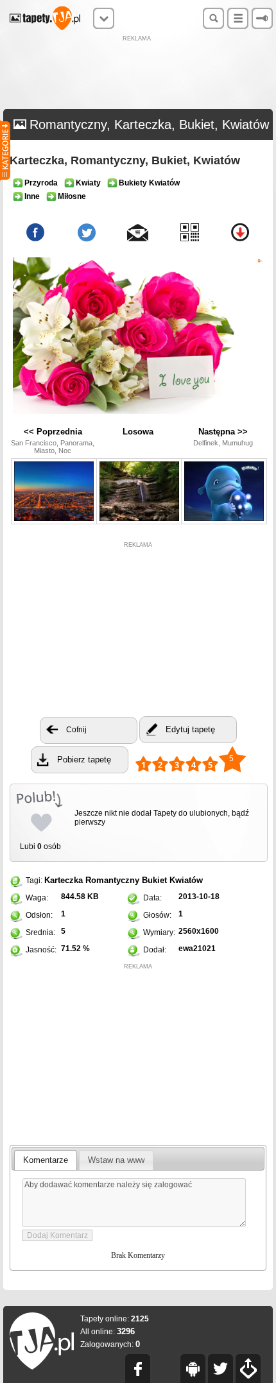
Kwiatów (186, 880)
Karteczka (63, 880)
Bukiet (154, 880)
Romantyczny (112, 880)
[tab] (46, 1160)
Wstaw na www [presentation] (116, 1160)
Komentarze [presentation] (45, 1160)
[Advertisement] (138, 74)
